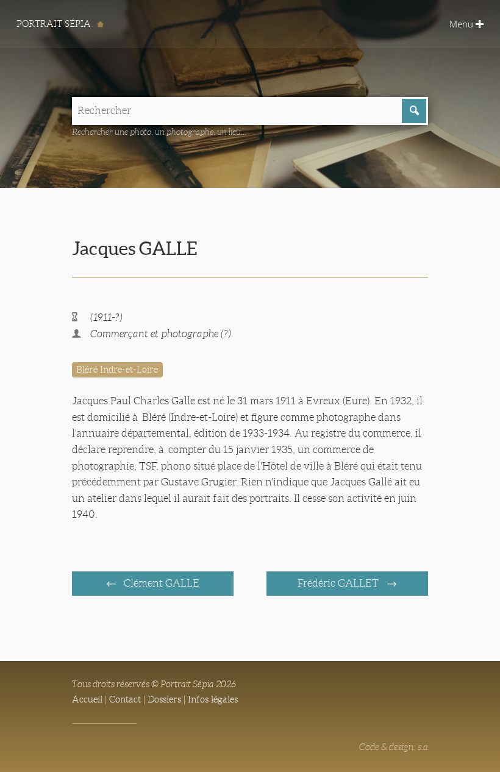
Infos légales (213, 699)
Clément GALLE (160, 583)
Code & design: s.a (393, 747)
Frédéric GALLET (339, 583)
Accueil (87, 699)
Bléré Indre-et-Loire (117, 369)
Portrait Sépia (54, 24)
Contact (125, 699)
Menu (462, 24)
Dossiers (164, 699)
